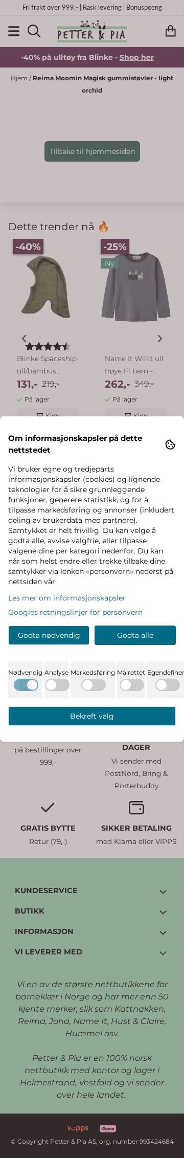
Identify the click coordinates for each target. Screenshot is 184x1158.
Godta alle (135, 635)
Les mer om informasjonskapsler (67, 598)
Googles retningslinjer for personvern (75, 612)
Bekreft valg (92, 716)
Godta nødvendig (49, 635)
